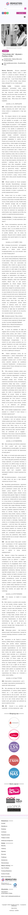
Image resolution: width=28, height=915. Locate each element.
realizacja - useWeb (14, 910)
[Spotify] (7, 13)
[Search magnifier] (25, 8)
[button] (24, 16)
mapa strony (14, 908)
